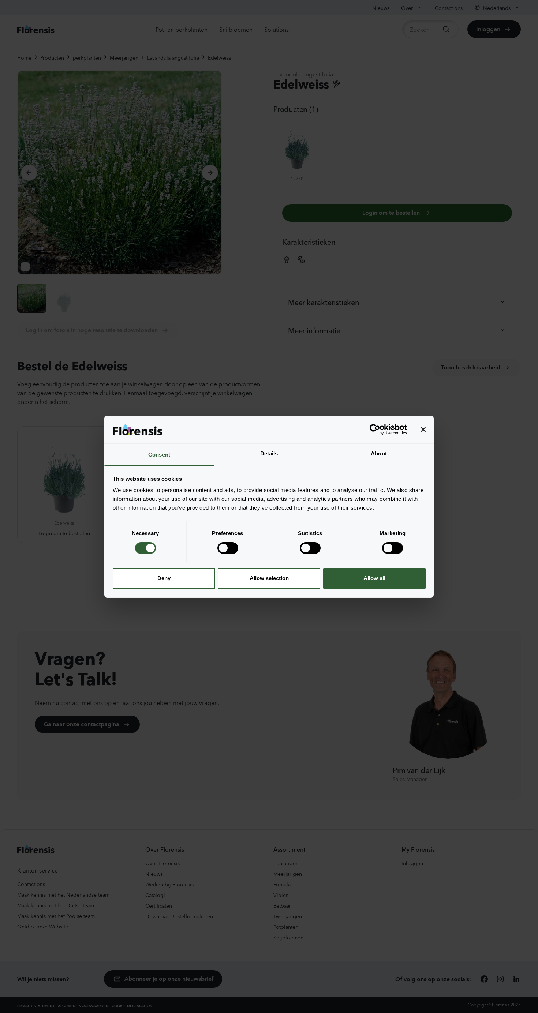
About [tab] (379, 453)
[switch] (227, 548)
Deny (164, 578)
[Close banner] (423, 429)
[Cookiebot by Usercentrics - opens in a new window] (375, 429)
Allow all (374, 578)
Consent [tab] (159, 454)
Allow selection (269, 578)
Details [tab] (269, 453)
